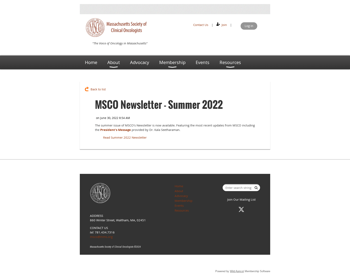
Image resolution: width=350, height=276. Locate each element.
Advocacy (181, 196)
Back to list (98, 89)
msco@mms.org (101, 237)
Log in (249, 26)
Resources (182, 210)
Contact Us (200, 25)
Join (224, 25)
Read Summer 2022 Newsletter (125, 137)
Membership (183, 201)
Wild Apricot (237, 271)
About (179, 191)
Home (179, 186)
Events (179, 205)
